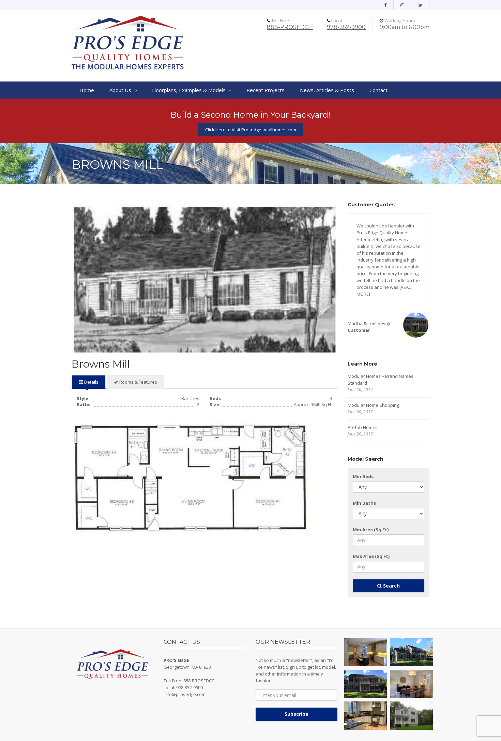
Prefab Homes (363, 427)
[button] (365, 652)
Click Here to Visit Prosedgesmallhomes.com (250, 130)
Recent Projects (265, 90)
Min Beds (363, 476)
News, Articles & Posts (327, 90)
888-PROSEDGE (290, 27)
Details (90, 382)
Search (391, 585)
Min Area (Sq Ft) (371, 530)
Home (86, 90)
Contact (378, 90)
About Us (120, 90)
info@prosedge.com (185, 694)
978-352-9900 (346, 27)
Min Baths (364, 503)
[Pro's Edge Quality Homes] (128, 43)
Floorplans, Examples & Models (189, 90)
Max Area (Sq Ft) (371, 556)
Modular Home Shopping (373, 405)
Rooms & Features (137, 382)
